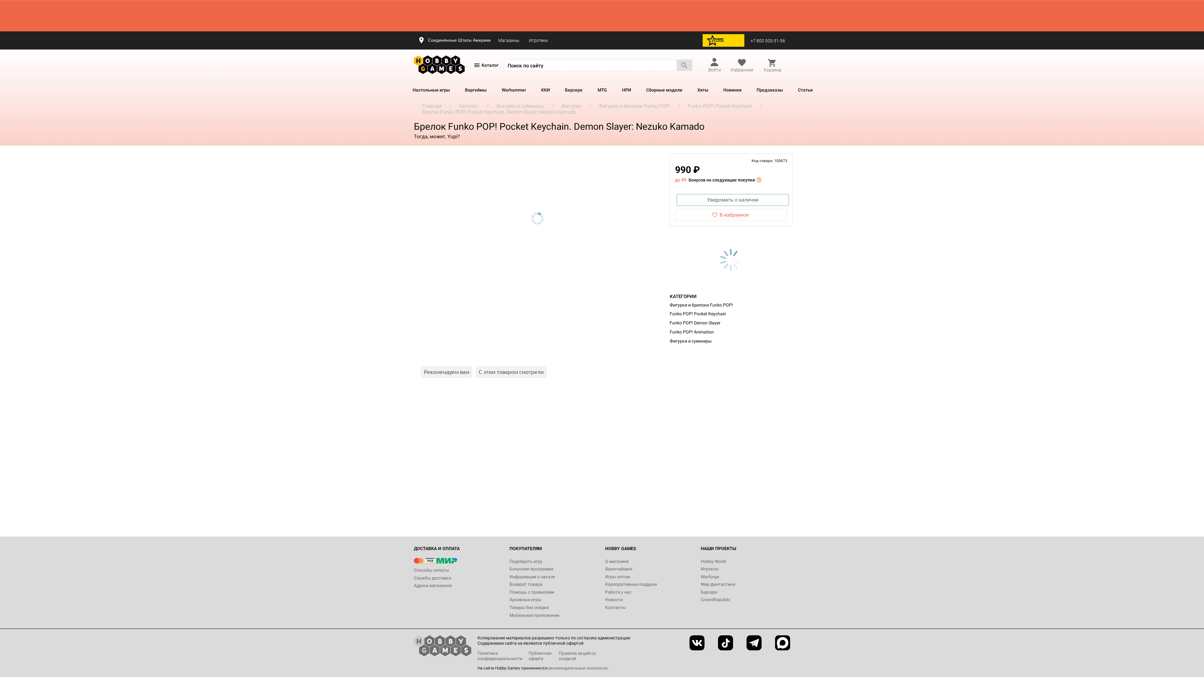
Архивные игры (525, 599)
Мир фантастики (718, 584)
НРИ (626, 89)
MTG (602, 89)
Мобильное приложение (534, 615)
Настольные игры (431, 89)
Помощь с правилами (532, 592)
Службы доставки (432, 577)
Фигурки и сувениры (691, 341)
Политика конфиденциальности (500, 656)
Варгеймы (476, 89)
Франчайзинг (619, 568)
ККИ (545, 89)
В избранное (734, 215)
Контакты (615, 607)
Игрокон (709, 568)
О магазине (617, 561)
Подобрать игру (526, 561)
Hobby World (713, 561)
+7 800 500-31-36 (768, 40)
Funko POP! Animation (692, 331)
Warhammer (514, 89)
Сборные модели (664, 89)
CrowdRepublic (715, 599)
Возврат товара (526, 584)
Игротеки (538, 40)
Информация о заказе (532, 576)
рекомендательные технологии (578, 668)
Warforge (710, 576)
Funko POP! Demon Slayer (695, 322)
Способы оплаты (431, 570)
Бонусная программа (531, 568)
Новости (614, 599)
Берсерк (574, 89)
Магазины (509, 40)
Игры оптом (617, 576)
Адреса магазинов (433, 585)
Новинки (732, 89)
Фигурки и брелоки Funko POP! (701, 304)
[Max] (782, 642)
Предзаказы (770, 89)
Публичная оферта (540, 656)
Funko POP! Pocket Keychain (698, 313)
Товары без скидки (529, 607)
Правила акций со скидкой (577, 656)
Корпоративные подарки (631, 584)
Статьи (805, 89)
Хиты (702, 89)
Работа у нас (618, 592)
